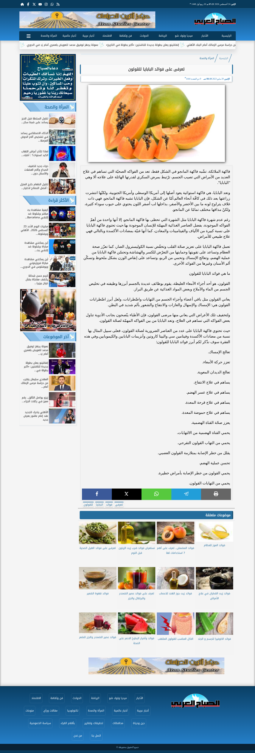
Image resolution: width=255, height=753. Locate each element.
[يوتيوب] (40, 4)
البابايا (99, 504)
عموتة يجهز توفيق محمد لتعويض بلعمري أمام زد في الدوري (84, 44)
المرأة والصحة (49, 35)
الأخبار (204, 35)
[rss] (58, 4)
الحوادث (144, 35)
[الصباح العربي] (215, 18)
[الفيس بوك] (28, 4)
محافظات (118, 723)
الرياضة (163, 35)
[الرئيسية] (22, 4)
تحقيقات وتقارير (93, 723)
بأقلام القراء (68, 723)
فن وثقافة (125, 35)
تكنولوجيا (72, 710)
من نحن (78, 735)
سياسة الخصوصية (40, 723)
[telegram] (186, 494)
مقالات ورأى (50, 710)
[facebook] (97, 494)
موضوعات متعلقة (218, 515)
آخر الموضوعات (56, 337)
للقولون (88, 504)
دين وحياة (139, 723)
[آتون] (87, 19)
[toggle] (28, 35)
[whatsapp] (156, 494)
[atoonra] (156, 665)
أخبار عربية (88, 35)
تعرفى (119, 504)
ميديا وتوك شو (184, 35)
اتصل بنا (96, 735)
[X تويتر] (34, 4)
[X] (127, 494)
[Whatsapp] (52, 4)
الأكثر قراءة (58, 200)
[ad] (48, 100)
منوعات (30, 710)
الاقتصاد (107, 35)
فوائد (109, 504)
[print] (216, 494)
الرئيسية (226, 35)
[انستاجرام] (46, 4)
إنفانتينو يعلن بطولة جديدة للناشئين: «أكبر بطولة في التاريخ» (164, 44)
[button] (23, 20)
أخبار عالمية (69, 35)
